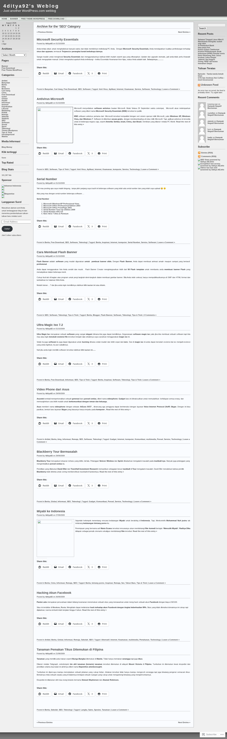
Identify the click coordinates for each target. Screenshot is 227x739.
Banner (14, 19)
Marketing (6, 111)
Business (6, 89)
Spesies (97, 710)
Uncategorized (8, 134)
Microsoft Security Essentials (57, 39)
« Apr (4, 44)
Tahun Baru (130, 583)
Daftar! (7, 229)
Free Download (56, 19)
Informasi (6, 103)
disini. (102, 285)
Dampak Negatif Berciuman (215, 107)
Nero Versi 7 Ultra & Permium (55, 214)
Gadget (113, 439)
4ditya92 (49, 43)
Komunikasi (140, 439)
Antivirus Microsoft (50, 99)
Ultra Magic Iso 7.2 (50, 325)
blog (4, 87)
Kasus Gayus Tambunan (208, 49)
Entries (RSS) (207, 153)
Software (5, 122)
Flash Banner (107, 315)
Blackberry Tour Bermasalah (57, 451)
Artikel (4, 81)
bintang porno (98, 583)
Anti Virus (103, 89)
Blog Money (7, 147)
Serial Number (47, 179)
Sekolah (5, 117)
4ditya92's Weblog (31, 6)
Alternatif (105, 640)
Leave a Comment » (171, 89)
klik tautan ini (90, 285)
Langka (84, 710)
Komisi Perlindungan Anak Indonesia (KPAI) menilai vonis (211, 52)
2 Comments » (150, 315)
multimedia (151, 439)
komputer (117, 169)
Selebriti (5, 119)
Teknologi (6, 128)
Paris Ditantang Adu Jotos (209, 55)
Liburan (5, 109)
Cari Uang (6, 91)
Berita (4, 85)
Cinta (4, 93)
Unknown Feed (209, 84)
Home (4, 19)
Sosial (4, 124)
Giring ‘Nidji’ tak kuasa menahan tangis (208, 62)
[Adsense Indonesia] (11, 186)
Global (4, 99)
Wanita (5, 136)
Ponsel (160, 439)
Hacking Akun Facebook (54, 592)
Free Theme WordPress (33, 19)
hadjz (210, 137)
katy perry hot (204, 47)
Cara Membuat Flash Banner (57, 252)
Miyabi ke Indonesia (51, 511)
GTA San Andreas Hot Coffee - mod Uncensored (211, 79)
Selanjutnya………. (155, 59)
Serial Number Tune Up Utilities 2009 (59, 210)
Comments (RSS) (208, 156)
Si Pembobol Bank (206, 45)
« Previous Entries (45, 32)
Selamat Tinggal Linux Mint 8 (210, 40)
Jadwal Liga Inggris (206, 59)
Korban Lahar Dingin (207, 57)
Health (4, 101)
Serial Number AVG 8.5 (53, 212)
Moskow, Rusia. (59, 607)
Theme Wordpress (10, 130)
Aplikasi (112, 89)
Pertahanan (144, 640)
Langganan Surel (11, 202)
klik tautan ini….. (88, 350)
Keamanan (129, 89)
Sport (4, 126)
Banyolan (6, 83)
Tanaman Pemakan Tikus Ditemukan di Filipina (70, 649)
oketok (211, 121)
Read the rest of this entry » (118, 410)
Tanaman (106, 710)
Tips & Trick (7, 132)
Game (4, 97)
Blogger (96, 315)
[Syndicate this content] (199, 85)
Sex (122, 583)
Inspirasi (106, 242)
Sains (90, 710)
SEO (3, 121)
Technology (156, 89)
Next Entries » (184, 32)
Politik (4, 113)
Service (138, 89)
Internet (5, 105)
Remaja (5, 115)
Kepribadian (7, 107)
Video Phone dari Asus (53, 389)
